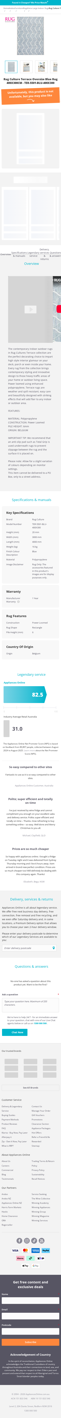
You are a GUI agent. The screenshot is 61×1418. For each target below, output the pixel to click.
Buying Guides (8, 1115)
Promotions (37, 1119)
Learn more (29, 750)
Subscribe (30, 1342)
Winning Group (39, 1211)
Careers (5, 1165)
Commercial (7, 1170)
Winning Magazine (40, 1216)
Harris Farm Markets (11, 1207)
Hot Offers (37, 1132)
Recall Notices (38, 1178)
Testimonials (8, 1178)
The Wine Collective (41, 1198)
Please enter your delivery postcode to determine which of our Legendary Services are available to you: (30, 937)
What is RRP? (8, 1145)
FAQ (4, 1128)
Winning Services (40, 1220)
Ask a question (10, 994)
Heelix (5, 1211)
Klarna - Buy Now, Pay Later (15, 1132)
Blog (4, 1174)
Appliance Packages (41, 1128)
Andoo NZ (6, 1198)
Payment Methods (10, 1119)
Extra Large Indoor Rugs (38, 8)
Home (6, 8)
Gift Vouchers (38, 1115)
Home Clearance (10, 1216)
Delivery (5, 1106)
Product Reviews (9, 1124)
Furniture (19, 8)
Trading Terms (39, 1161)
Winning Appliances (41, 1207)
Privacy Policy (38, 1170)
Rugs (25, 8)
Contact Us (37, 1106)
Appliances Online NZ (12, 1203)
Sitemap (35, 1145)
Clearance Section (40, 1124)
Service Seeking (39, 1194)
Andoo (12, 8)
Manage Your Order (41, 1110)
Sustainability (38, 1174)
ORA (4, 1220)
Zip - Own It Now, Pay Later (14, 1141)
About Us (6, 1161)
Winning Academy (40, 1203)
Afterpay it (7, 1137)
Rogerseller (7, 1224)
